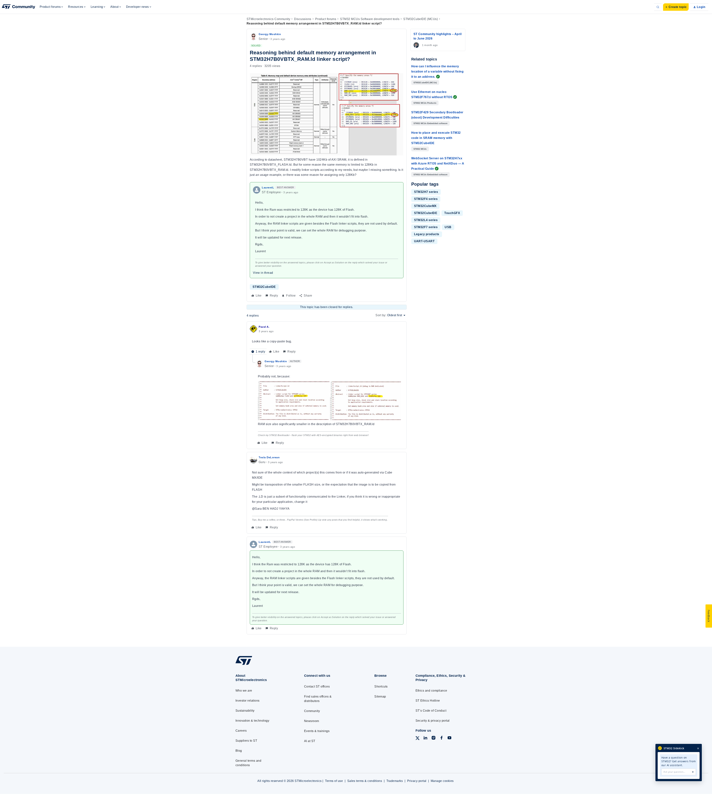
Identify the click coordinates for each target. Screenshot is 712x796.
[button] (676, 7)
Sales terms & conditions (364, 780)
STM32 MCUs (420, 149)
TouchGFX (452, 213)
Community (312, 711)
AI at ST (309, 741)
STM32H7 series (426, 191)
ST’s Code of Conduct (431, 710)
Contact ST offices (317, 686)
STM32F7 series (426, 227)
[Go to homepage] (262, 665)
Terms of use (334, 780)
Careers (241, 730)
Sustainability (245, 710)
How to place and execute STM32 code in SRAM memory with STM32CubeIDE (436, 138)
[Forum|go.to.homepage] (18, 7)
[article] (326, 340)
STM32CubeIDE (264, 286)
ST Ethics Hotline (428, 700)
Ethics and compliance (431, 690)
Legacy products (426, 234)
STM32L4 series (426, 220)
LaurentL (268, 187)
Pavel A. (264, 326)
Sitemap (380, 696)
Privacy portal (416, 780)
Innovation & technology (252, 720)
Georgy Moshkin (270, 34)
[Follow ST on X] (418, 738)
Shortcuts (381, 686)
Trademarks (394, 780)
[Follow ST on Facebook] (441, 738)
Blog (238, 750)
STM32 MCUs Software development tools (369, 19)
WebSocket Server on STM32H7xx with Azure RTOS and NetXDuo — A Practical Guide (437, 163)
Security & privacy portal (433, 720)
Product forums (325, 19)
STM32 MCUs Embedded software (430, 123)
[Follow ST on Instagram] (433, 738)
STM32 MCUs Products (424, 103)
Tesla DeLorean (269, 457)
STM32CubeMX (425, 206)
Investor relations (247, 700)
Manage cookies (442, 780)
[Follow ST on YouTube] (449, 738)
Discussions (302, 19)
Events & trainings (317, 731)
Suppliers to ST (246, 740)
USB (448, 227)
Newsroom (311, 721)
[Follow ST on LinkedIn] (425, 738)
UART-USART (424, 241)
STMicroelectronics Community (268, 19)
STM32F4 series (426, 198)
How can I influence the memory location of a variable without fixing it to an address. (437, 71)
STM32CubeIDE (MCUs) (420, 19)
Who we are (243, 690)
